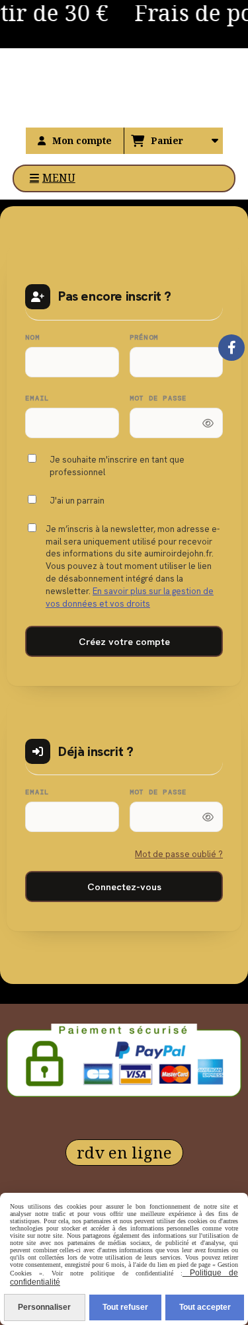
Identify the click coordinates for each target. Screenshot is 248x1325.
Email (37, 398)
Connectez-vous (124, 886)
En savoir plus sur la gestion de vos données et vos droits (130, 597)
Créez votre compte (124, 641)
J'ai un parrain (77, 500)
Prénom (144, 337)
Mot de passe (158, 398)
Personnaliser (44, 1307)
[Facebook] (231, 347)
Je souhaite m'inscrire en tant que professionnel (117, 466)
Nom (32, 337)
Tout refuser (125, 1307)
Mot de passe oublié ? (179, 854)
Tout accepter (205, 1307)
